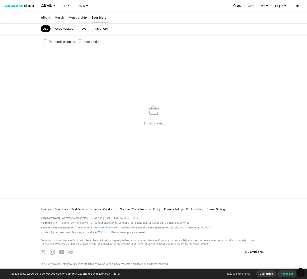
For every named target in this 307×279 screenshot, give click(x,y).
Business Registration (106, 227)
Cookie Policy (194, 209)
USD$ (81, 6)
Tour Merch (99, 17)
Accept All (287, 273)
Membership (78, 17)
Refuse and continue (238, 273)
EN (64, 6)
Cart (251, 6)
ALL (45, 28)
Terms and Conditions (54, 209)
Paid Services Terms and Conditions (94, 209)
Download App (256, 252)
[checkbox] (59, 41)
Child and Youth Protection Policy (140, 209)
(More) (116, 273)
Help (296, 6)
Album (45, 17)
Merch (59, 17)
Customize (266, 273)
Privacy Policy (173, 209)
